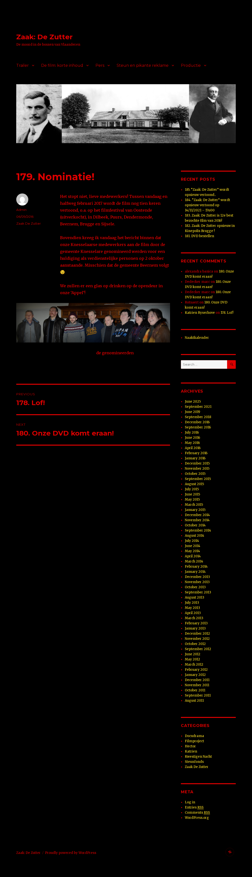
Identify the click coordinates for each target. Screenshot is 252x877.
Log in (190, 802)
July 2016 (192, 432)
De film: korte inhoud (62, 65)
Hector (190, 746)
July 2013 (192, 603)
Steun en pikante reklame (143, 65)
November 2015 (197, 468)
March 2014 (194, 561)
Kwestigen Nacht (198, 756)
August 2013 (194, 597)
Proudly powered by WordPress (70, 853)
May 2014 (192, 551)
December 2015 (197, 463)
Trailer (22, 65)
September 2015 (198, 479)
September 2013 (198, 592)
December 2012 (197, 633)
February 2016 (196, 453)
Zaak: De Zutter (44, 37)
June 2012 (192, 654)
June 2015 (192, 494)
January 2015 (195, 510)
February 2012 (196, 670)
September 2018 (198, 417)
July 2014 (192, 541)
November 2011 (197, 685)
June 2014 (192, 546)
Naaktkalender (197, 338)
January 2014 (195, 572)
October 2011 (195, 690)
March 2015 (194, 505)
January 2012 (195, 675)
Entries (194, 807)
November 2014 (197, 520)
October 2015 (195, 474)
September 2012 (198, 649)
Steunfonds (194, 762)
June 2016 (192, 438)
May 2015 (192, 499)
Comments (197, 812)
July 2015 (192, 489)
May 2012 (192, 659)
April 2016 (193, 448)
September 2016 (198, 427)
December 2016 (197, 422)
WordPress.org (197, 818)
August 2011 (194, 701)
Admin (21, 210)
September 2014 (198, 530)
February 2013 (196, 623)
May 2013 (192, 608)
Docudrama (194, 736)
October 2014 (195, 525)
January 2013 (195, 628)
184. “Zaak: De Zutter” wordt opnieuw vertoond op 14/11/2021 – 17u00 (207, 205)
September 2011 (198, 695)
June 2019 (192, 412)
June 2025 (193, 401)
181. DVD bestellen (199, 236)
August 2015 (194, 484)
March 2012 (194, 664)
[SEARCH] (231, 364)
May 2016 (192, 443)
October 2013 (195, 587)
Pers (99, 65)
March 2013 (194, 618)
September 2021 (198, 407)
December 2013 (197, 577)
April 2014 (193, 556)
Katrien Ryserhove (200, 313)
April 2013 (193, 613)
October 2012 (195, 644)
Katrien (191, 751)
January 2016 (195, 458)
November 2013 (197, 582)
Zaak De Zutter (28, 223)
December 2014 (197, 515)
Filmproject (194, 741)
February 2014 (196, 566)
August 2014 (194, 536)
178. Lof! (226, 313)
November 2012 (197, 639)
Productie (191, 65)
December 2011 (197, 680)
